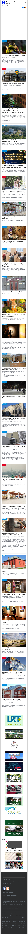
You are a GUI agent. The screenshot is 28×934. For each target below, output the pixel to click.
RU (23, 2)
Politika (17, 913)
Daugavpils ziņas (6, 921)
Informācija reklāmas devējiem (10, 895)
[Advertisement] (14, 25)
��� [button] (14, 712)
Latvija (3, 913)
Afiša (15, 923)
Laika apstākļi (5, 923)
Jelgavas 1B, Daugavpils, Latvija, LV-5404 (12, 881)
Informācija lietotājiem (8, 892)
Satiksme (23, 923)
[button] (25, 2)
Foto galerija (11, 927)
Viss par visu (18, 915)
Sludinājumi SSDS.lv (21, 927)
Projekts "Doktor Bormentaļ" (19, 921)
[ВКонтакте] (23, 7)
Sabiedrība (4, 915)
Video (24, 915)
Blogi (24, 925)
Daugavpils (10, 913)
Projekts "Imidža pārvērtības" (9, 925)
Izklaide (24, 917)
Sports (11, 915)
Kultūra (4, 927)
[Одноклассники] (25, 7)
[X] (24, 7)
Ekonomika (5, 917)
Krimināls (23, 913)
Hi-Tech (19, 925)
